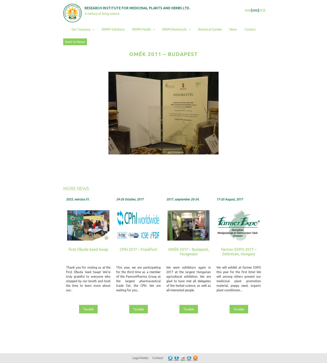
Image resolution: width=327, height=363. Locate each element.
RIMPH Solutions (113, 29)
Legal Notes (140, 358)
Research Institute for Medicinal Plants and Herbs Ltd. (137, 8)
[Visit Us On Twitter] (170, 358)
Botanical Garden (210, 29)
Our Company (81, 29)
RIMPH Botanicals (174, 29)
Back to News (75, 42)
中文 (263, 10)
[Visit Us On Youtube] (183, 358)
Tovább (88, 309)
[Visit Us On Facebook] (176, 358)
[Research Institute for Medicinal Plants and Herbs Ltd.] (72, 12)
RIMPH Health (141, 29)
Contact (249, 29)
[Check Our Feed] (195, 358)
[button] (94, 29)
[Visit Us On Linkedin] (189, 358)
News (233, 29)
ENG (255, 10)
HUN (248, 10)
